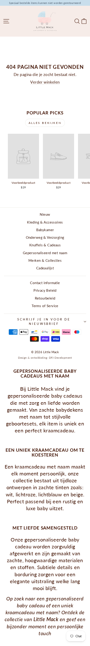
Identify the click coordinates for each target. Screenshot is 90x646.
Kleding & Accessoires (45, 222)
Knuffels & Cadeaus (45, 245)
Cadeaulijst (45, 268)
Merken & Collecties (45, 260)
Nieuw (45, 214)
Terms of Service (45, 306)
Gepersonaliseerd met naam (45, 253)
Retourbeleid (45, 298)
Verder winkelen (45, 82)
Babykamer (45, 230)
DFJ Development (60, 357)
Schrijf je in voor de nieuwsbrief (43, 321)
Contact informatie (45, 283)
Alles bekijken (45, 123)
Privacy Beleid (45, 290)
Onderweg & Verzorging (45, 237)
